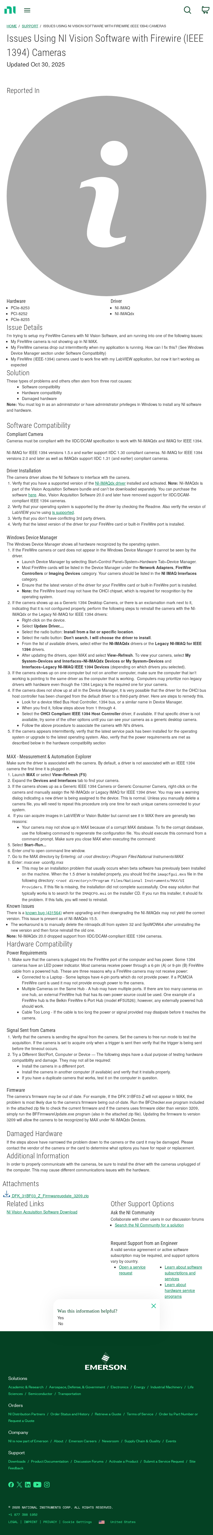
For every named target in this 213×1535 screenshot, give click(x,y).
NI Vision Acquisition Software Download (42, 1212)
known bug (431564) (44, 912)
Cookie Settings (77, 1521)
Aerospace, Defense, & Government (77, 1386)
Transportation (69, 1393)
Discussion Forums (88, 1461)
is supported (63, 512)
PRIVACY (50, 1521)
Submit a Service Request (164, 1461)
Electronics (119, 1386)
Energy (139, 1386)
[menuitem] (187, 11)
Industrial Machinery (166, 1386)
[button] (45, 1195)
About (58, 1440)
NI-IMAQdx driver (110, 483)
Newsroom (110, 1440)
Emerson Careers (83, 1440)
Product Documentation (50, 1461)
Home (12, 25)
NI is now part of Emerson (28, 1440)
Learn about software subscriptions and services (183, 1272)
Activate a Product (123, 1461)
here (32, 494)
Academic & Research (26, 1386)
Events (171, 1440)
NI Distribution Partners (26, 1413)
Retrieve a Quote (108, 1413)
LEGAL (13, 1521)
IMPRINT (30, 1521)
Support (30, 25)
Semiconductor (40, 1393)
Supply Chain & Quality (142, 1440)
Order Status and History (69, 1413)
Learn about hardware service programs (180, 1290)
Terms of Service (140, 1413)
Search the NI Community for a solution (149, 1225)
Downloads (17, 1461)
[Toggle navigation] (33, 10)
